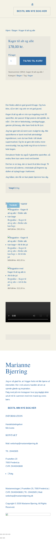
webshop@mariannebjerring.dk (24, 443)
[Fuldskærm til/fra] (4, 534)
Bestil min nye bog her (32, 11)
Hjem (8, 30)
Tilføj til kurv (33, 61)
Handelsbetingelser (14, 424)
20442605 (13, 451)
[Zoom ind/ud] (1, 534)
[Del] (6, 534)
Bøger (14, 30)
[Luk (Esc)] (9, 534)
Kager (30, 75)
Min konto (10, 428)
